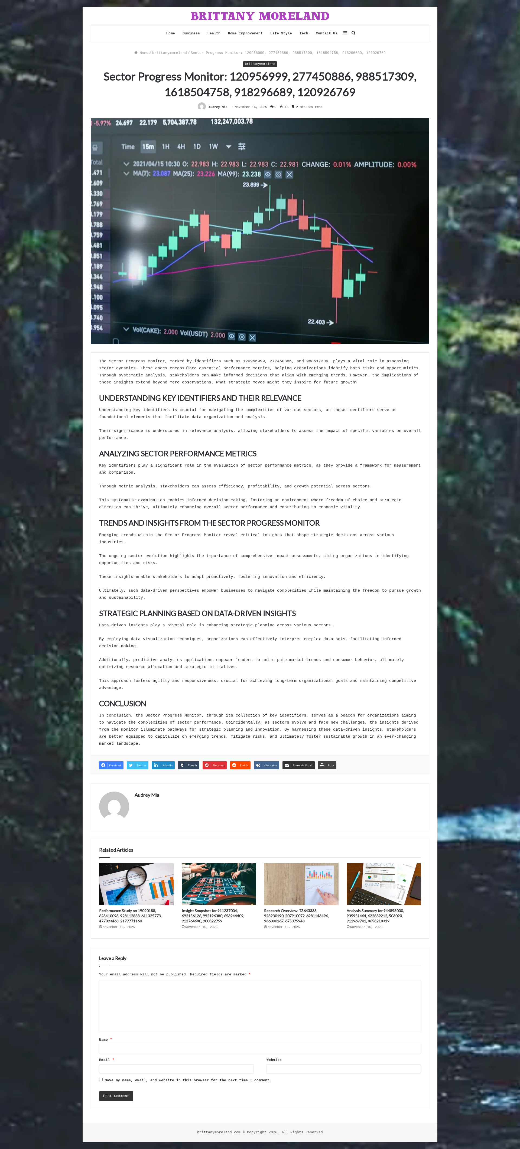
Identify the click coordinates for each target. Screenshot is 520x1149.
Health (213, 33)
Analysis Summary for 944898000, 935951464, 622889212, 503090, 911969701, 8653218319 (375, 915)
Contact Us (326, 33)
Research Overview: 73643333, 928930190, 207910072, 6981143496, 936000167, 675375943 (296, 915)
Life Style (281, 33)
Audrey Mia (218, 107)
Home (170, 33)
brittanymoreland (169, 53)
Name (105, 1040)
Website (274, 1060)
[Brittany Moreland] (260, 16)
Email (106, 1060)
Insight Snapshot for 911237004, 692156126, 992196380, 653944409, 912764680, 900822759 (213, 915)
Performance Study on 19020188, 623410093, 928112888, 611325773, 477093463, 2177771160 (130, 915)
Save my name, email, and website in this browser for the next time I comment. (188, 1080)
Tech (304, 33)
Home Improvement (245, 33)
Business (191, 33)
